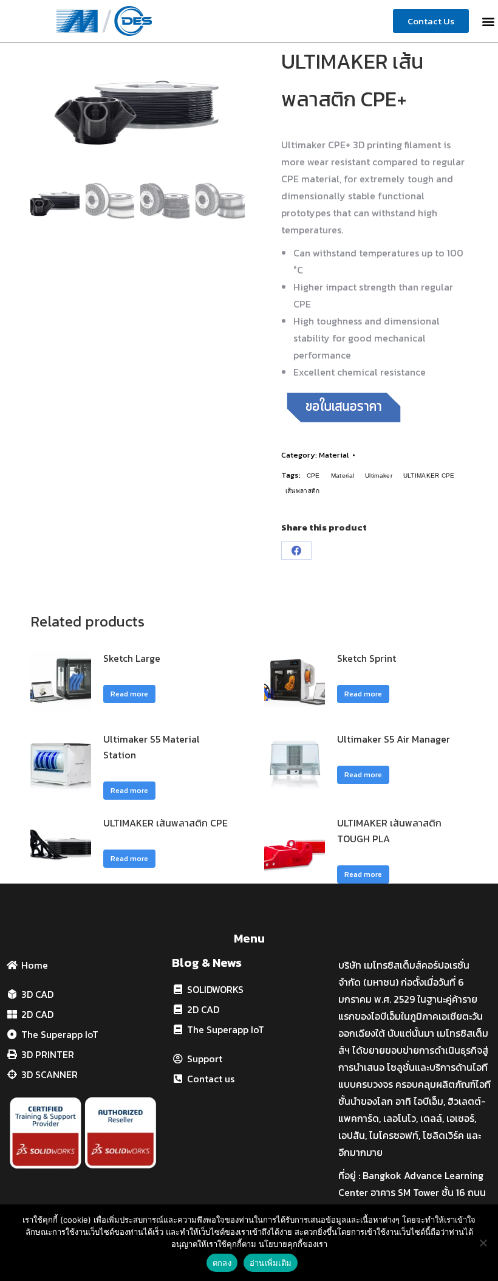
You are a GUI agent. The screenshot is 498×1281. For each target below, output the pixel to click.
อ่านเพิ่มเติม (271, 1263)
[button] (488, 21)
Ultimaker (378, 475)
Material (334, 455)
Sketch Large (131, 658)
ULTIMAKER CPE (429, 475)
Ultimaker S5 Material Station (151, 747)
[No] (483, 1243)
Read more (129, 694)
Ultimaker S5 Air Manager (393, 739)
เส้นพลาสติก (302, 490)
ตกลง (222, 1263)
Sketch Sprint (366, 658)
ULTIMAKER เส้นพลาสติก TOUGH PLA (389, 831)
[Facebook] (296, 550)
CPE (313, 475)
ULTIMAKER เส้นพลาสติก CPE (165, 823)
